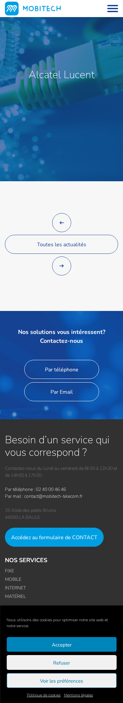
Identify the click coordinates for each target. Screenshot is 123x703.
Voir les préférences (61, 680)
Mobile (13, 579)
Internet (15, 587)
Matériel (15, 596)
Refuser (61, 662)
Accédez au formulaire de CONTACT (54, 537)
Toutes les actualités (61, 244)
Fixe (9, 570)
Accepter (62, 644)
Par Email (62, 391)
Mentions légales (78, 694)
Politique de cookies (44, 694)
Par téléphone (61, 369)
